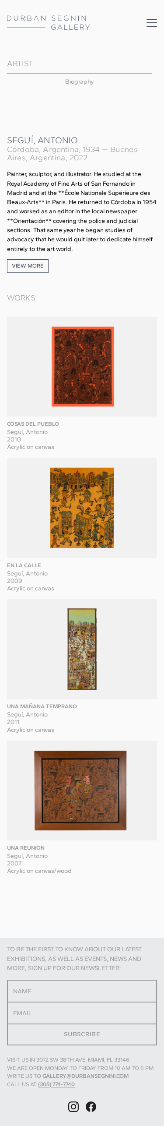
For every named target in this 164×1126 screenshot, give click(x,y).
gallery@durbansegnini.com (85, 1076)
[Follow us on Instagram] (73, 1106)
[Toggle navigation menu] (152, 23)
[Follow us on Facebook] (91, 1106)
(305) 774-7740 (56, 1084)
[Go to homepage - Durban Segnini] (48, 23)
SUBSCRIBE (82, 1034)
